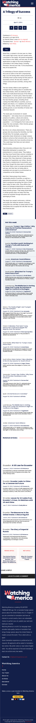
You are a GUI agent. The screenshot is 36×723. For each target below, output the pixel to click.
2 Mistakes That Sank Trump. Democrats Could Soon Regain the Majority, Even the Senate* (15, 327)
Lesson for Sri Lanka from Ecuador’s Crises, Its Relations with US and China (18, 500)
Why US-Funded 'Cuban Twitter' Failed (26, 558)
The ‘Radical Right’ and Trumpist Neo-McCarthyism (17, 308)
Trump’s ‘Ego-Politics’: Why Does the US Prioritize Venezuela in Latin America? (20, 228)
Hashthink (28, 722)
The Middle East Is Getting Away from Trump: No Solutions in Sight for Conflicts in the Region (20, 287)
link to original (22, 39)
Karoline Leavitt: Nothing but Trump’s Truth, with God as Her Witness (19, 245)
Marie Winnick (26, 41)
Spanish (16, 41)
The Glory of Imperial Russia (15, 530)
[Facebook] (11, 28)
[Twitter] (16, 28)
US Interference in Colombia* (17, 394)
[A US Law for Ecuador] (18, 451)
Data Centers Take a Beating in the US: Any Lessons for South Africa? (17, 360)
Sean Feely (12, 43)
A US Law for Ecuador (22, 465)
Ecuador (10, 213)
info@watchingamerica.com (18, 657)
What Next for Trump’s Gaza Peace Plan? (19, 272)
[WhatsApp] (25, 28)
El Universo (14, 35)
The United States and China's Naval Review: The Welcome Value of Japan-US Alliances (9, 559)
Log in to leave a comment (18, 576)
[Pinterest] (20, 28)
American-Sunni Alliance (20, 259)
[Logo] (16, 3)
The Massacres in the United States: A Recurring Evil (16, 513)
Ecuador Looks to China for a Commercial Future (16, 482)
